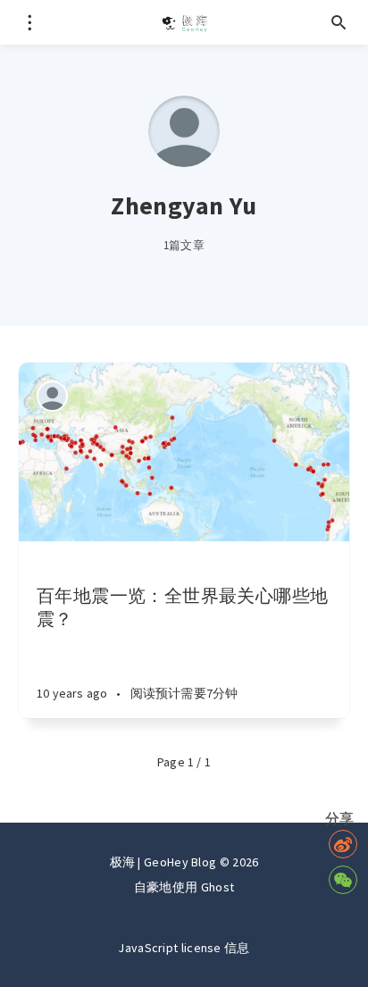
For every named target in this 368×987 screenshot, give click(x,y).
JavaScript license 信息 (183, 948)
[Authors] (52, 396)
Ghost (218, 887)
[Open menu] (29, 22)
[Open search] (339, 22)
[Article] (184, 452)
